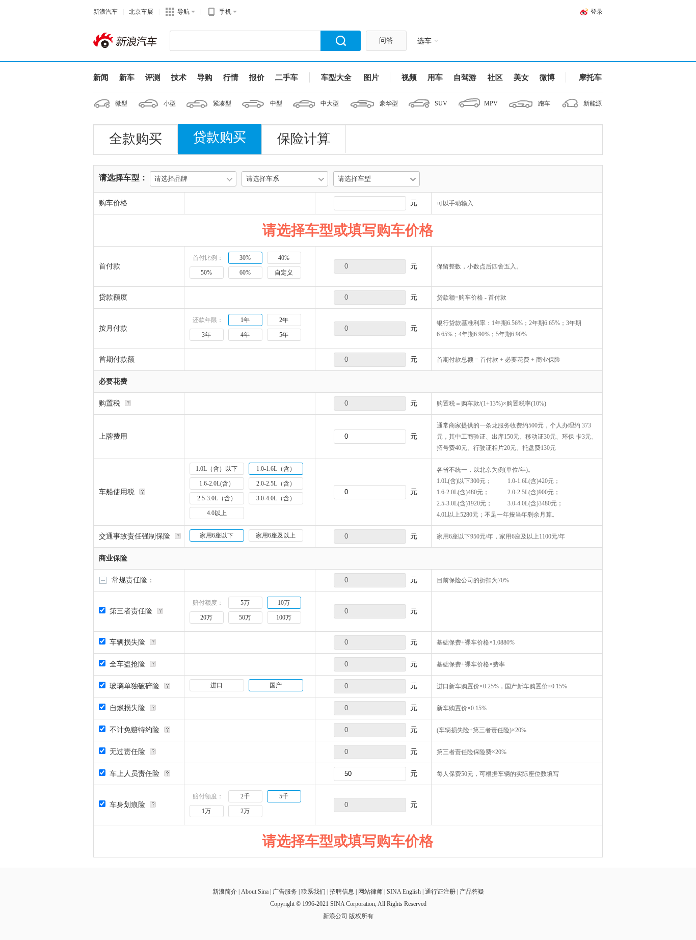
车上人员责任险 (134, 773)
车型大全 (336, 77)
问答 (386, 40)
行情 (230, 77)
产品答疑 (472, 891)
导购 (204, 77)
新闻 (101, 77)
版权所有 (361, 916)
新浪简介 (224, 891)
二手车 (286, 77)
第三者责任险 (131, 611)
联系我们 (313, 891)
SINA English (404, 891)
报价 (256, 77)
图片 (371, 77)
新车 (127, 77)
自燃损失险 (127, 708)
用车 (435, 77)
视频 (409, 77)
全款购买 (135, 138)
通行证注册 (440, 891)
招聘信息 (342, 891)
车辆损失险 (127, 642)
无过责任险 (127, 752)
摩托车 (590, 77)
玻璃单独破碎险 (134, 686)
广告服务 (285, 891)
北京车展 (141, 11)
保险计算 (303, 138)
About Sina (255, 891)
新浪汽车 (105, 11)
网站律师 (370, 891)
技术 (178, 77)
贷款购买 (219, 137)
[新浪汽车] (126, 41)
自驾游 (464, 77)
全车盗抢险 (127, 664)
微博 (547, 77)
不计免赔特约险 (134, 730)
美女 (521, 77)
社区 (495, 77)
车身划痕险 (127, 805)
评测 (152, 77)
